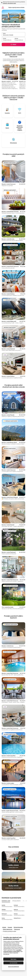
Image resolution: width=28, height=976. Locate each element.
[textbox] (7, 40)
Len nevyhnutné (13, 963)
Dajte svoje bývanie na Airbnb (16, 7)
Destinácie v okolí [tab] (6, 900)
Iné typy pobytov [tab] (16, 900)
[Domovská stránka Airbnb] (3, 7)
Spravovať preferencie (13, 966)
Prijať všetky (13, 959)
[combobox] (13, 35)
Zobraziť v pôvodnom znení (9, 3)
